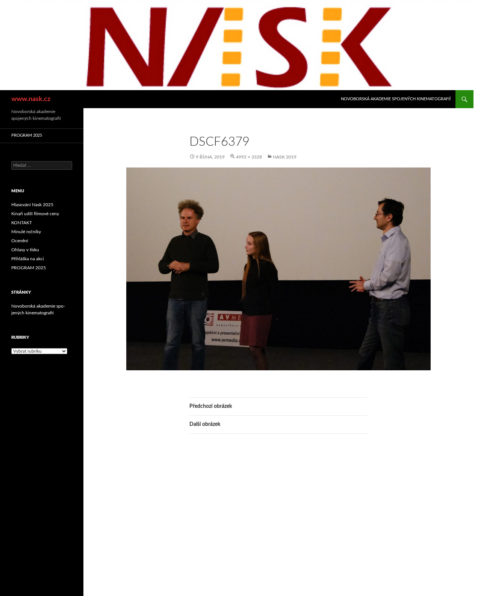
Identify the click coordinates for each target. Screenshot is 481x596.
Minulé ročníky (26, 231)
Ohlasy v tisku (25, 249)
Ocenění (19, 240)
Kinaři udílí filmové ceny (35, 213)
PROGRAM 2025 (26, 135)
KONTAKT (21, 222)
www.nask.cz (30, 99)
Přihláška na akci (27, 259)
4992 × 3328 (249, 157)
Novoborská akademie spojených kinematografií (396, 99)
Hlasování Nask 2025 (32, 204)
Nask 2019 (284, 157)
